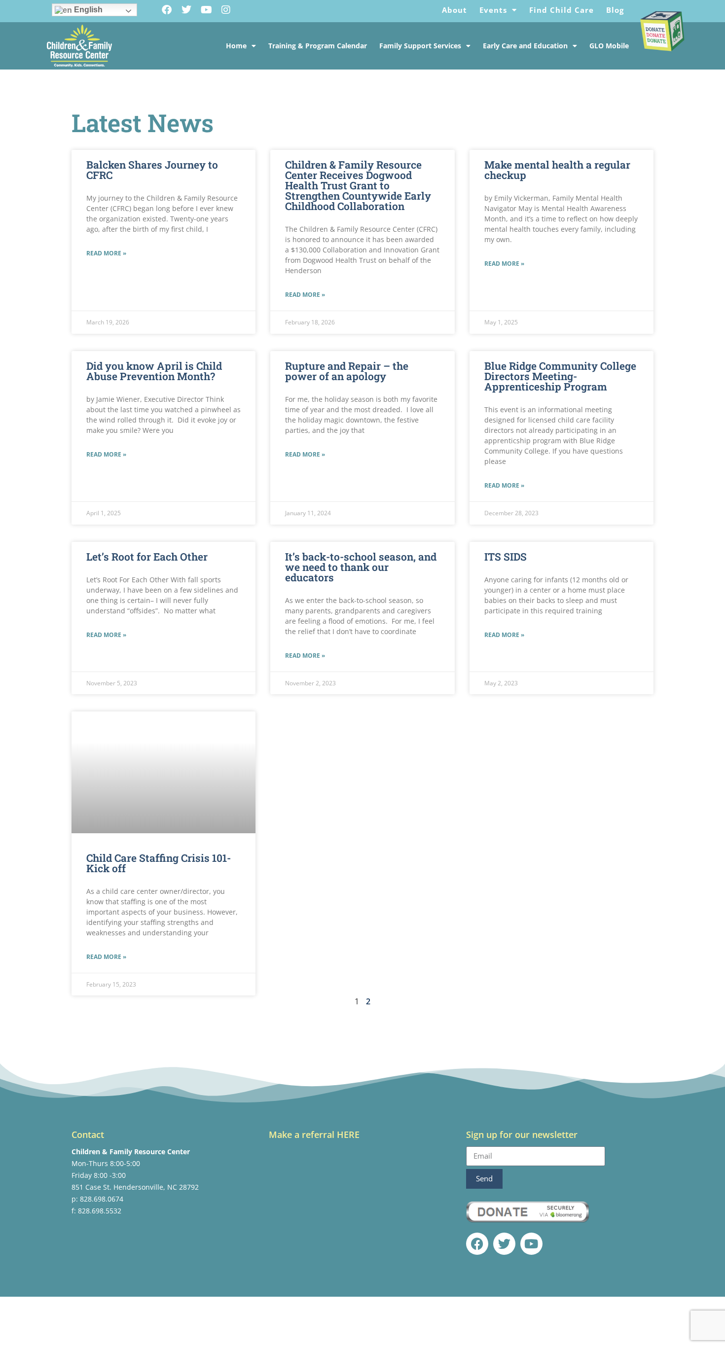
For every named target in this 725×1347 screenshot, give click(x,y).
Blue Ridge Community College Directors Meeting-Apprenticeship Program (560, 376)
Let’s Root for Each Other (147, 557)
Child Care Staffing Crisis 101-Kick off (158, 863)
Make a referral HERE (314, 1134)
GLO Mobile (609, 45)
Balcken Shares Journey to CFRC (152, 170)
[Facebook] (167, 10)
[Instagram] (226, 10)
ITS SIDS (505, 557)
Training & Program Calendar (317, 45)
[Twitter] (186, 10)
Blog (615, 10)
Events (493, 10)
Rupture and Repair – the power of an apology (346, 371)
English (87, 9)
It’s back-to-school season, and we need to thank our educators (360, 567)
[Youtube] (206, 10)
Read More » (106, 253)
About (454, 10)
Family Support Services (420, 45)
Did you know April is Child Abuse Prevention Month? (154, 371)
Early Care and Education (525, 45)
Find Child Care (561, 10)
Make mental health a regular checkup (557, 170)
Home (236, 45)
